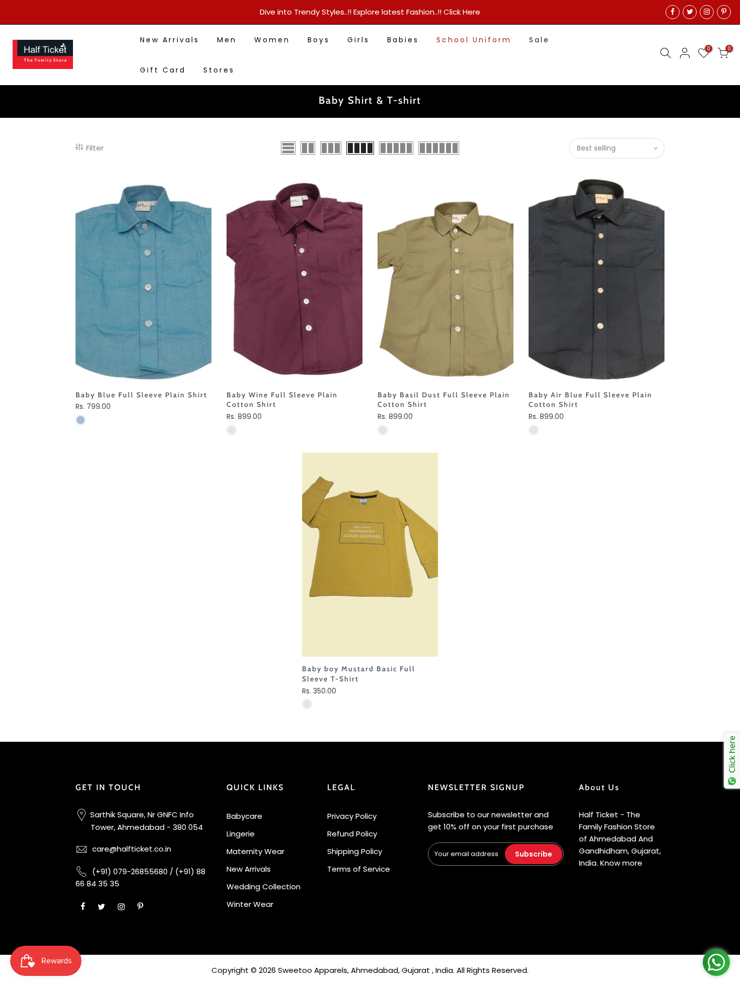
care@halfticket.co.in (131, 848)
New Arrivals (169, 40)
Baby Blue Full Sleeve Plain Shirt (141, 394)
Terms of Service (358, 869)
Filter (95, 148)
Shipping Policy (354, 851)
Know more (621, 863)
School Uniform (473, 40)
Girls (358, 40)
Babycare (244, 816)
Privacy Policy (352, 816)
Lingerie (241, 833)
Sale (539, 40)
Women (272, 40)
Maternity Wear (255, 851)
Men (227, 40)
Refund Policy (352, 833)
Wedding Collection (264, 886)
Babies (403, 40)
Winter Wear (250, 904)
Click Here (461, 12)
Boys (319, 40)
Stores (219, 70)
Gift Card (163, 70)
